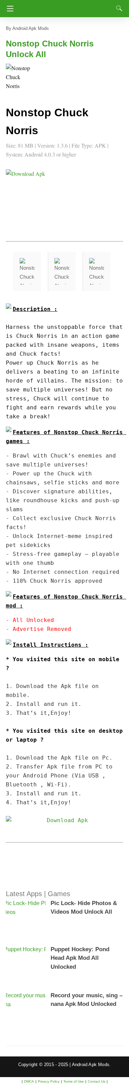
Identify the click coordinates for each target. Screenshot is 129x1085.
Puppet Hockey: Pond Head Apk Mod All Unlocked (80, 958)
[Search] (117, 8)
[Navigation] (8, 8)
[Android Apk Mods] (66, 6)
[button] (19, 77)
